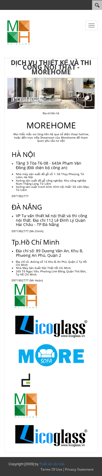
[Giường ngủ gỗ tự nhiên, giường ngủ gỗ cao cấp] (18, 32)
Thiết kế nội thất (52, 464)
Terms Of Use (51, 469)
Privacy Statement (79, 469)
